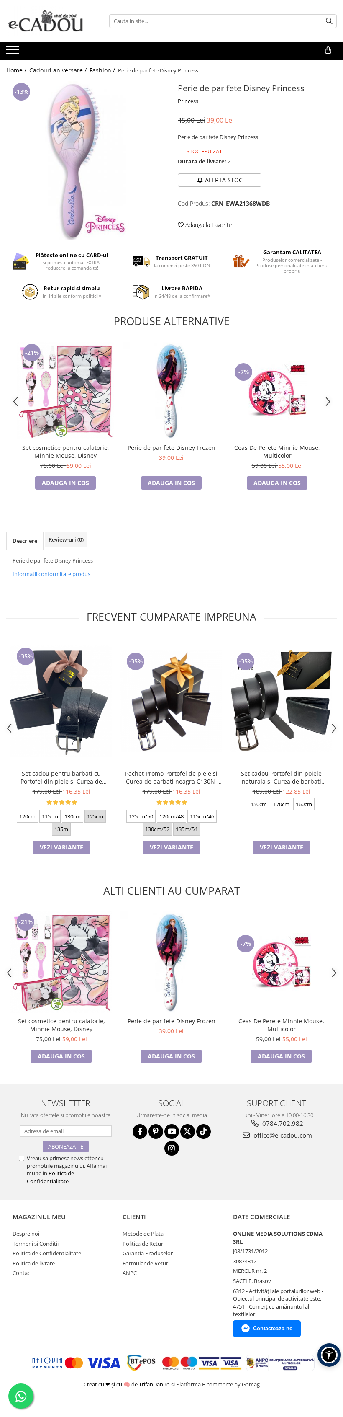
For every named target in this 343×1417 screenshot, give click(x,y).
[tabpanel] (85, 160)
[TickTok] (203, 1131)
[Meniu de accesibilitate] (329, 1355)
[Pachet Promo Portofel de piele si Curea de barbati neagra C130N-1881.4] (171, 701)
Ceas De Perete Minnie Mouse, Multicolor (277, 451)
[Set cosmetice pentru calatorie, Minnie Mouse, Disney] (65, 390)
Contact (22, 1273)
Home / (17, 70)
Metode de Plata (143, 1233)
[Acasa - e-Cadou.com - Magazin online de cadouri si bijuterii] (48, 21)
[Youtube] (171, 1131)
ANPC (130, 1273)
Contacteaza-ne (272, 1328)
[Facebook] (140, 1131)
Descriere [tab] (25, 541)
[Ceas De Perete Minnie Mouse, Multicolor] (277, 390)
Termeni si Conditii (36, 1243)
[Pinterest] (155, 1131)
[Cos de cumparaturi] (328, 50)
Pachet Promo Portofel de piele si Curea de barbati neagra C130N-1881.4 (171, 777)
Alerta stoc (224, 180)
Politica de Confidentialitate (50, 1177)
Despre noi (26, 1233)
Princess (188, 101)
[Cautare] (329, 21)
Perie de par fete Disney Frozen (171, 448)
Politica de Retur (143, 1243)
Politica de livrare (34, 1263)
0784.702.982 (282, 1123)
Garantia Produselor (148, 1253)
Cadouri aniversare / (58, 70)
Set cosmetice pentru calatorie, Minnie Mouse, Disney (65, 451)
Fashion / (103, 70)
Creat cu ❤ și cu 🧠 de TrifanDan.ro (127, 1384)
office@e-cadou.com (282, 1135)
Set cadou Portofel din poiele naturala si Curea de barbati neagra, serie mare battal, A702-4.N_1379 (281, 777)
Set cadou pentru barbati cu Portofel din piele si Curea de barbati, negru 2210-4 (61, 777)
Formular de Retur (145, 1263)
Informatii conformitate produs (51, 574)
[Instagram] (171, 1148)
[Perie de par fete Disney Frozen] (171, 390)
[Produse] (13, 52)
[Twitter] (187, 1131)
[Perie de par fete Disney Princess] (85, 160)
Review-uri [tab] (66, 539)
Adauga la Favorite (208, 225)
